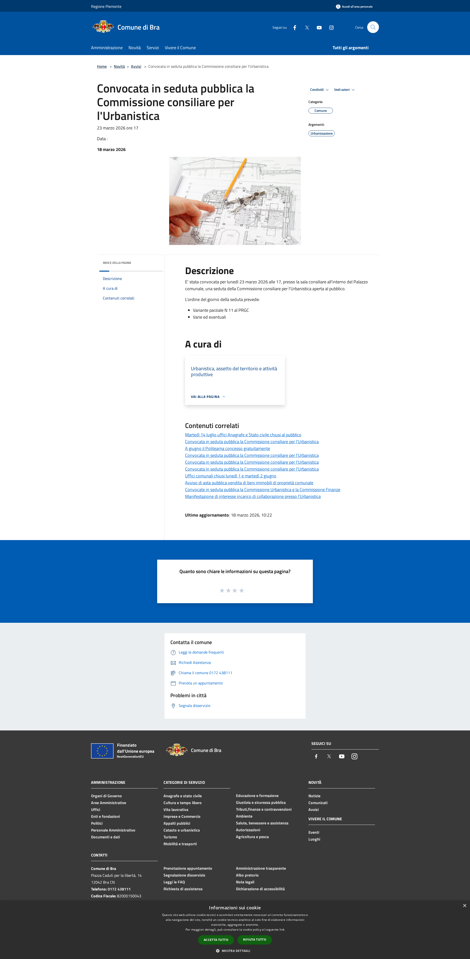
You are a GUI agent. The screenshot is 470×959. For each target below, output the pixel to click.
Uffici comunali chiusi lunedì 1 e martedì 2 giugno (230, 476)
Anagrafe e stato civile (183, 796)
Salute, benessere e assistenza (262, 823)
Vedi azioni (342, 89)
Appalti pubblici (177, 823)
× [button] (464, 906)
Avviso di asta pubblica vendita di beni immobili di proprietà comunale (249, 482)
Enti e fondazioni (105, 816)
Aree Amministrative (108, 803)
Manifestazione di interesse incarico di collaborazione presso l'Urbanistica (253, 496)
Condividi (317, 89)
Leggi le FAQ (174, 882)
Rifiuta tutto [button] (254, 939)
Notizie (314, 796)
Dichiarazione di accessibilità (260, 889)
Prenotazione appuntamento (188, 868)
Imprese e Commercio (182, 816)
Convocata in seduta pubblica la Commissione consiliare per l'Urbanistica (252, 441)
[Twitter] (305, 27)
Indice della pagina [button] (117, 262)
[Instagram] (329, 27)
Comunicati (318, 803)
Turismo (170, 837)
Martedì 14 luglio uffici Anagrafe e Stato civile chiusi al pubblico (243, 434)
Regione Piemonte (106, 6)
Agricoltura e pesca (252, 837)
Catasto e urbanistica (182, 830)
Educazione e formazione (257, 795)
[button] (235, 950)
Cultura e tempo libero (183, 803)
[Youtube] (317, 27)
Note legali (245, 882)
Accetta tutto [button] (216, 940)
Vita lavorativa (176, 809)
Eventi (313, 832)
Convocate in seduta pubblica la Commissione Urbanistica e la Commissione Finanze (262, 489)
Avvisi (136, 66)
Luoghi (314, 839)
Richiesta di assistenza (183, 889)
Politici (97, 823)
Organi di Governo (106, 796)
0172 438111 (119, 889)
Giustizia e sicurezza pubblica (261, 802)
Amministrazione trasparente (261, 868)
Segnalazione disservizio (184, 875)
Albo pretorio (247, 875)
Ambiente (244, 816)
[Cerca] (373, 27)
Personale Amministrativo (113, 830)
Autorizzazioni (248, 830)
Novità (119, 66)
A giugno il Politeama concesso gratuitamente (227, 448)
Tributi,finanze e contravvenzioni (264, 809)
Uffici (95, 809)
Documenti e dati (105, 837)
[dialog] (235, 930)
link (282, 929)
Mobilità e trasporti (180, 844)
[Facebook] (293, 27)
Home (102, 66)
